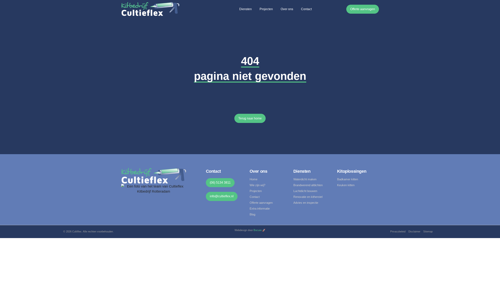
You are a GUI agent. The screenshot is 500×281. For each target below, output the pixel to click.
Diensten (245, 9)
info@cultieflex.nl (222, 196)
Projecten (266, 9)
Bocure (258, 230)
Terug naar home (250, 118)
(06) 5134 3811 (220, 182)
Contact (306, 9)
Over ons (287, 9)
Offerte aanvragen (362, 9)
